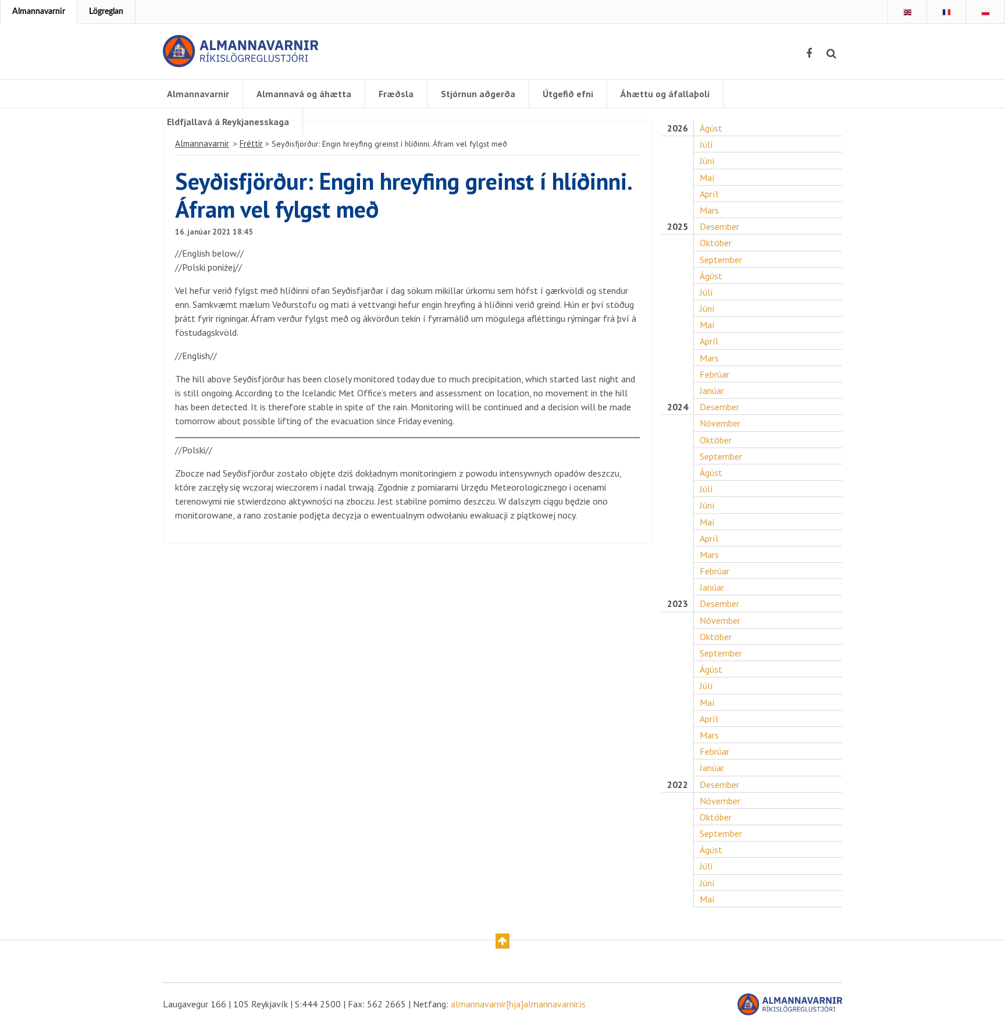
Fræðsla (396, 94)
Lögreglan (106, 12)
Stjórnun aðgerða (478, 94)
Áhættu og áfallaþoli (665, 94)
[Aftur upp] (502, 941)
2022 (677, 784)
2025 (677, 226)
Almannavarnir (38, 12)
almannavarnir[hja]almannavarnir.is (518, 1004)
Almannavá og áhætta (303, 94)
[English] (907, 12)
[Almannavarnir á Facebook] (809, 53)
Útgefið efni (568, 94)
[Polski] (985, 12)
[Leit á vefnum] (831, 53)
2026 (677, 128)
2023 (677, 603)
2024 (677, 407)
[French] (946, 12)
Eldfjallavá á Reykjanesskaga (228, 121)
